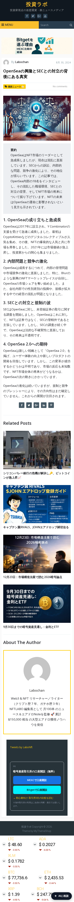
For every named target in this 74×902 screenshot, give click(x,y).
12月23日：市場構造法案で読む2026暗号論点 (32, 577)
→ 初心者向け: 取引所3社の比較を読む (33, 797)
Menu (9, 25)
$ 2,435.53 (54, 877)
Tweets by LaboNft (21, 747)
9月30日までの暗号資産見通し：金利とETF (31, 627)
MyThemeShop (42, 831)
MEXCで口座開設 (37, 780)
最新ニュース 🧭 (16, 86)
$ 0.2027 (47, 844)
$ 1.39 (14, 894)
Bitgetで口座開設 (37, 789)
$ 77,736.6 (17, 877)
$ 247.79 (45, 894)
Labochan (22, 62)
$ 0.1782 (16, 861)
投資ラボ (37, 4)
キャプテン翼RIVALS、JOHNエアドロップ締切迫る (36, 527)
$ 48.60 (15, 844)
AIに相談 (61, 895)
